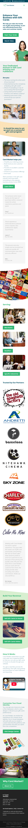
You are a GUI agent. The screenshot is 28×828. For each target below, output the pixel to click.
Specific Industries (11, 374)
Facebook (19, 826)
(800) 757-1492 (6, 802)
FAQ (15, 808)
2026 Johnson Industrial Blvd (10, 799)
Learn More (8, 186)
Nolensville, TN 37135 (8, 801)
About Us (7, 786)
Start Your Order (10, 35)
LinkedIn (13, 826)
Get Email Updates (8, 808)
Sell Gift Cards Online (12, 642)
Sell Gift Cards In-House (13, 618)
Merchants (8, 328)
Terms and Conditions (16, 824)
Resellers (7, 351)
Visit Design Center (11, 731)
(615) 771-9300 (6, 804)
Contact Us (20, 808)
